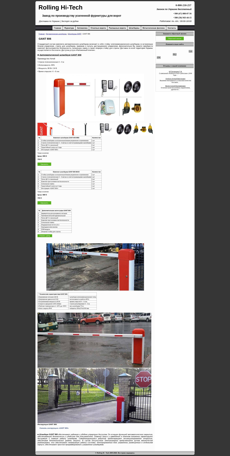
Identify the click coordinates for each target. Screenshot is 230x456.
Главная (57, 28)
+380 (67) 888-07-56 (182, 13)
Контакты (172, 28)
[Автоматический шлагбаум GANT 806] (95, 120)
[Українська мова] (190, 52)
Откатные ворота (98, 28)
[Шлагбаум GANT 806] (95, 290)
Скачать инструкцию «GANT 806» (54, 428)
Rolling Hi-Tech (60, 7)
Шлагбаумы (134, 28)
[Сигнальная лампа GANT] (143, 135)
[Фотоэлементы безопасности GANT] (123, 135)
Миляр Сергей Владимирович (175, 86)
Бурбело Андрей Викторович (175, 79)
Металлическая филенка (154, 28)
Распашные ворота (117, 28)
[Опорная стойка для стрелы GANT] (85, 135)
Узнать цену (44, 236)
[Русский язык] (174, 55)
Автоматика (82, 28)
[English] (159, 58)
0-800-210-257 (183, 5)
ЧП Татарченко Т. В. (175, 71)
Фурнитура (69, 28)
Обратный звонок (174, 38)
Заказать (44, 164)
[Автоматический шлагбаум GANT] (47, 135)
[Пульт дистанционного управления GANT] (104, 135)
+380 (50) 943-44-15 (182, 17)
